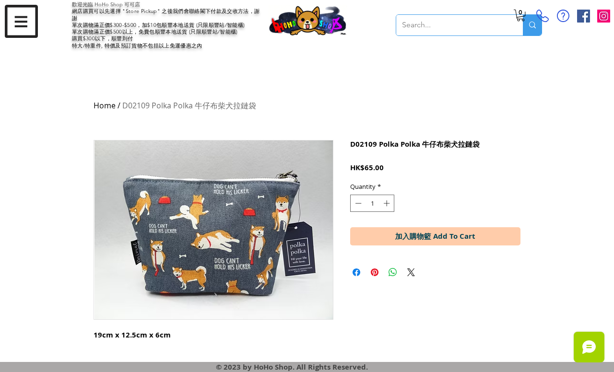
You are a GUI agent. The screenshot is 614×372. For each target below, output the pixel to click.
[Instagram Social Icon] (603, 16)
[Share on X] (411, 272)
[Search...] (532, 25)
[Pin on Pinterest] (374, 272)
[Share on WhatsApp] (393, 272)
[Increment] (387, 203)
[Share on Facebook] (356, 272)
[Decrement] (357, 203)
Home (105, 105)
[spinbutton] (372, 203)
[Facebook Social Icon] (583, 16)
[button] (21, 21)
